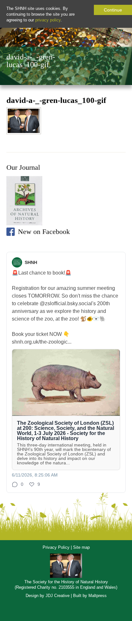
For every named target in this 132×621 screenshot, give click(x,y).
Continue (113, 9)
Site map (81, 547)
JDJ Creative (57, 595)
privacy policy (48, 20)
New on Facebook (44, 232)
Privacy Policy (56, 547)
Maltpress (97, 595)
